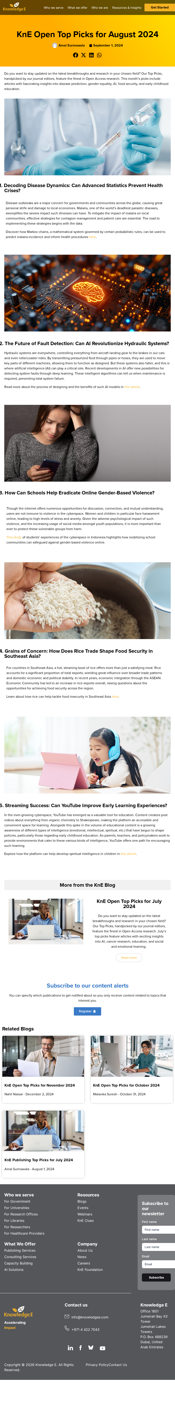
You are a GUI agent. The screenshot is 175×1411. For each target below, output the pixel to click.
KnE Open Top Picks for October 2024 (126, 1085)
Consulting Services (20, 1257)
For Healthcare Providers (24, 1233)
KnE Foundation (90, 1269)
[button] (76, 55)
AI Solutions (13, 1269)
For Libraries (14, 1220)
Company (87, 1244)
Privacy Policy (97, 1365)
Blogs (81, 1201)
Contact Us (118, 1365)
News (81, 1257)
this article (132, 386)
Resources (88, 1194)
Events (82, 1208)
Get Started (160, 7)
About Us (85, 1250)
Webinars (84, 1214)
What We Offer (20, 1244)
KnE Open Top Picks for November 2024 (39, 1085)
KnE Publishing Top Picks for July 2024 (38, 1160)
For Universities (16, 1208)
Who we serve (19, 1194)
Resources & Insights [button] (126, 7)
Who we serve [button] (53, 7)
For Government (17, 1201)
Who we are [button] (100, 7)
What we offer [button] (77, 7)
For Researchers (17, 1227)
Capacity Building (18, 1263)
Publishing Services (19, 1250)
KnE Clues (85, 1220)
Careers (83, 1263)
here (92, 236)
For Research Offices (21, 1214)
